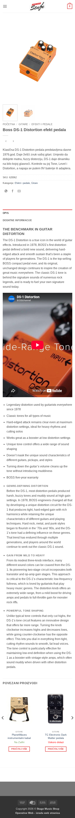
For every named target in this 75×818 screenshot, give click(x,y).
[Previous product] (13, 141)
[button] (5, 6)
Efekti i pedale (41, 124)
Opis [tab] (6, 213)
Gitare (23, 124)
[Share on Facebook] (13, 191)
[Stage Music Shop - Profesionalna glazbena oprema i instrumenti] (38, 6)
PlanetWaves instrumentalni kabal (19, 736)
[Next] (66, 61)
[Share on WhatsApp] (6, 191)
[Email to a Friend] (19, 191)
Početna (9, 124)
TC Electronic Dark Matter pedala (56, 736)
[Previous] (8, 61)
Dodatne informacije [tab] (17, 220)
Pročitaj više (19, 749)
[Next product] (6, 141)
